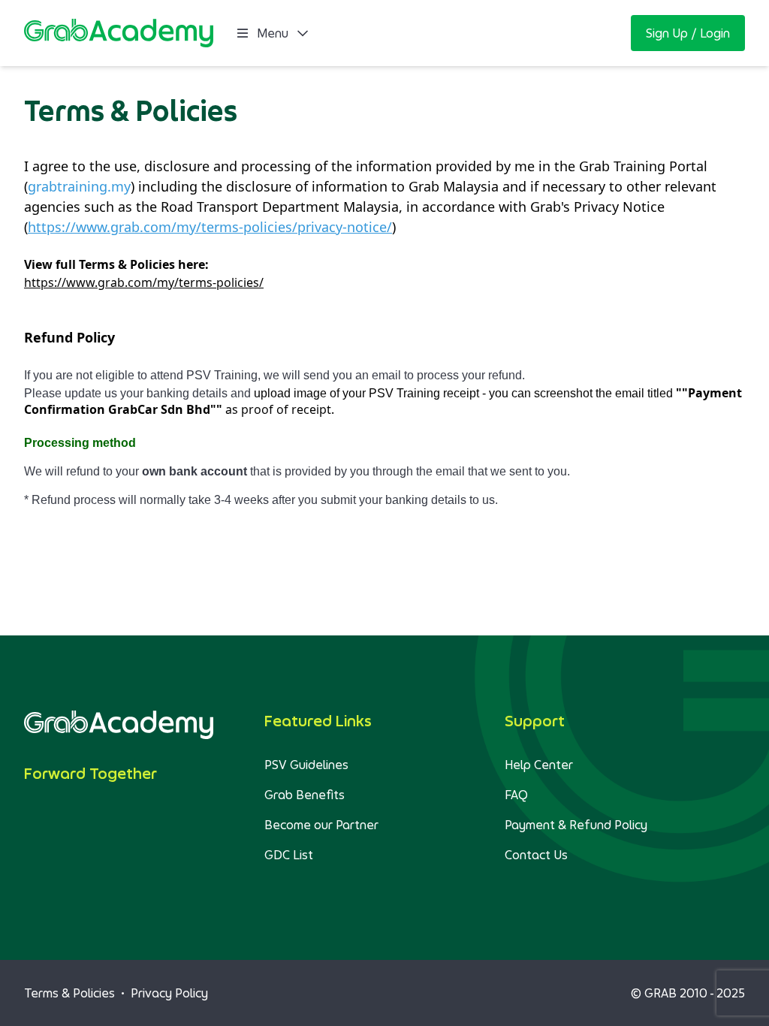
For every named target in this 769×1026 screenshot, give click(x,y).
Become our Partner (321, 825)
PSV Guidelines (306, 765)
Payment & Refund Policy (576, 825)
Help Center (539, 765)
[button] (688, 33)
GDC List (288, 855)
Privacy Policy (169, 993)
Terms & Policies (69, 993)
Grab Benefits (304, 795)
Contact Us (536, 855)
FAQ (516, 795)
